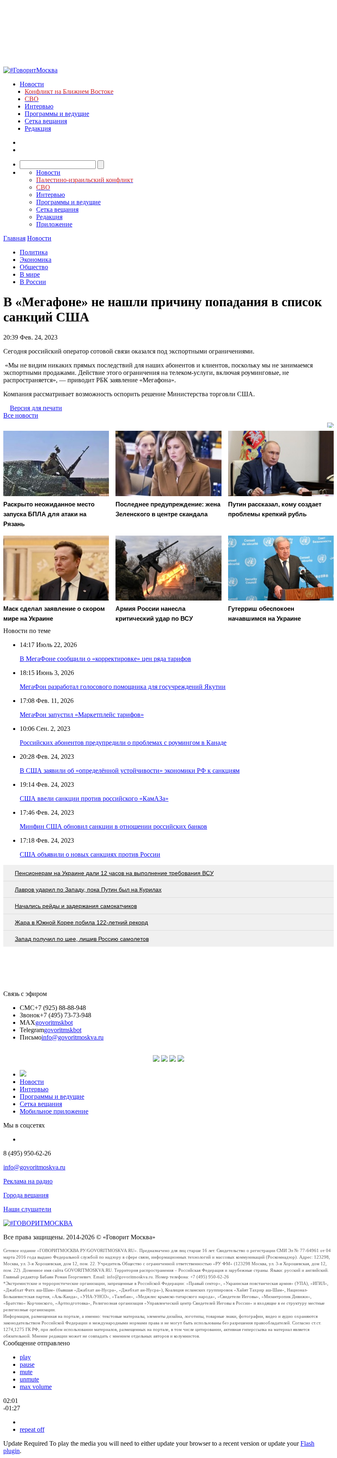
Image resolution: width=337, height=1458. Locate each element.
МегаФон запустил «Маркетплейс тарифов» (82, 714)
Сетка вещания (46, 121)
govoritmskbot (54, 1022)
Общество (34, 266)
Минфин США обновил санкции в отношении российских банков (113, 826)
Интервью (39, 106)
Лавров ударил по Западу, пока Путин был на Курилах (88, 889)
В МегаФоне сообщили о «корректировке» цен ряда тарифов (105, 658)
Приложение (54, 224)
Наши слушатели (27, 1209)
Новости (32, 84)
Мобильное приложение (54, 1111)
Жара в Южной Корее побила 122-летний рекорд (81, 922)
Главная (14, 238)
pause (27, 1364)
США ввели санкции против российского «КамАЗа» (94, 798)
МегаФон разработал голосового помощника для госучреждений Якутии (123, 686)
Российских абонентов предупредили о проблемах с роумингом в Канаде (123, 742)
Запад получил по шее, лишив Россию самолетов (82, 939)
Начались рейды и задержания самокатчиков (76, 906)
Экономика (35, 259)
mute (26, 1371)
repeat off (32, 1429)
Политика (34, 252)
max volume (36, 1386)
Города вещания (25, 1195)
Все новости (20, 415)
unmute (29, 1379)
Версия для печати (36, 407)
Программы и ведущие (57, 113)
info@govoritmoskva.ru (73, 1037)
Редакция (38, 128)
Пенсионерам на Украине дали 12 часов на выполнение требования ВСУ (114, 873)
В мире (30, 274)
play (25, 1357)
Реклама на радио (28, 1181)
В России (33, 281)
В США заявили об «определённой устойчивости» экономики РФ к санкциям (130, 770)
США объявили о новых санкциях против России (90, 854)
